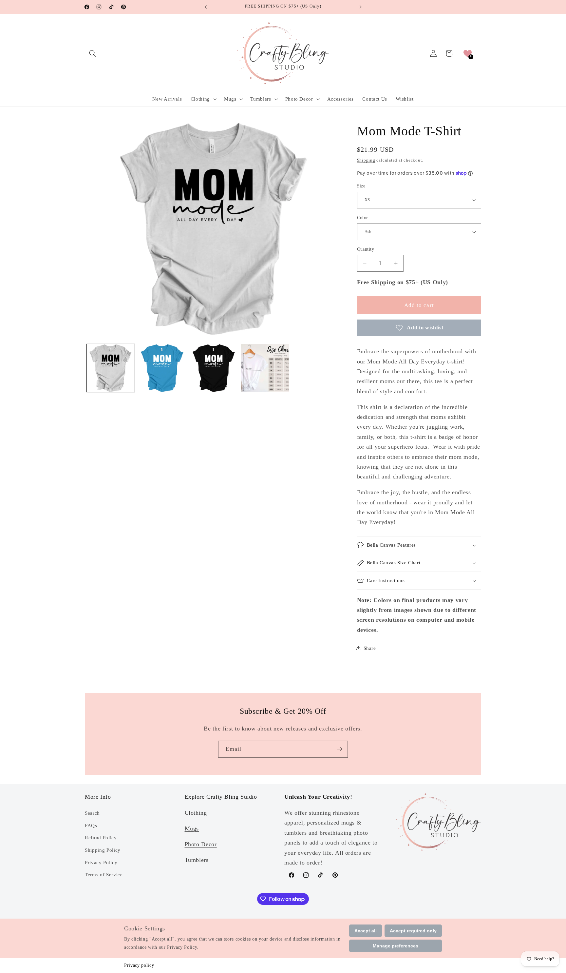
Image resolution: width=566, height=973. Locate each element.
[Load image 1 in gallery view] (111, 368)
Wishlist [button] (404, 99)
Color (362, 217)
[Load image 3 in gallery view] (213, 368)
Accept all (365, 930)
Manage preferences (395, 945)
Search (92, 813)
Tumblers (197, 860)
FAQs (91, 825)
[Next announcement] (360, 7)
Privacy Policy (101, 862)
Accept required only (413, 930)
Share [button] (370, 648)
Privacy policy (139, 965)
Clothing (196, 812)
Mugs (192, 828)
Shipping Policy (103, 850)
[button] (93, 53)
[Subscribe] (340, 749)
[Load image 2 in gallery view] (162, 368)
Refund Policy (101, 838)
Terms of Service (104, 874)
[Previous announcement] (205, 7)
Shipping (366, 160)
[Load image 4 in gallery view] (265, 368)
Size (361, 185)
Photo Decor (201, 844)
